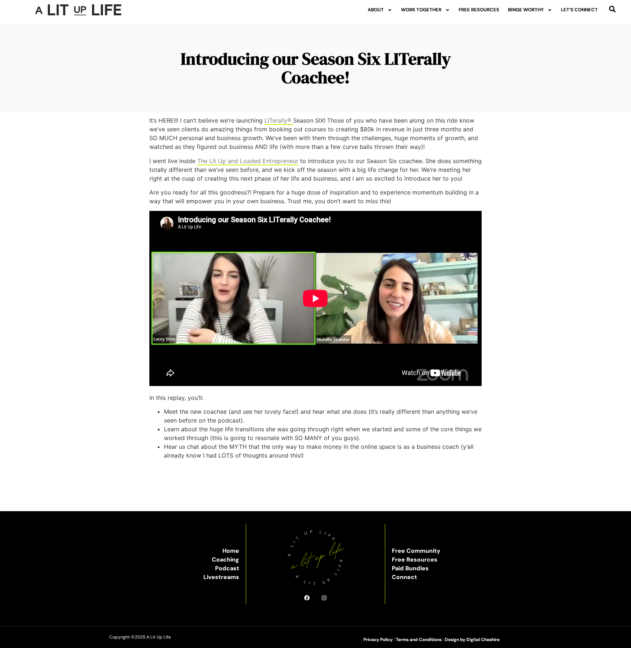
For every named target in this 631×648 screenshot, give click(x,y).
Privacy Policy (378, 640)
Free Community (416, 551)
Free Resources (479, 10)
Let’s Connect (579, 10)
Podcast (227, 568)
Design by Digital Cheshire (472, 640)
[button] (613, 9)
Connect (404, 577)
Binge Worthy (526, 10)
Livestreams (221, 577)
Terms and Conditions (418, 640)
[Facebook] (307, 598)
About (376, 10)
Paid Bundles (410, 568)
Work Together (421, 10)
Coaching (225, 559)
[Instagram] (324, 598)
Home (230, 551)
